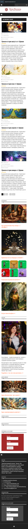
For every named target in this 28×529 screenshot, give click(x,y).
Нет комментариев (6, 77)
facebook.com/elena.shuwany (10, 480)
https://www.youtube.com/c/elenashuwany (16, 486)
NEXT (13, 194)
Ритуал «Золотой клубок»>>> (8, 313)
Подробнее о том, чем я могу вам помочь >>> (12, 373)
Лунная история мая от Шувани (11, 84)
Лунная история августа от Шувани (12, 41)
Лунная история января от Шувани (12, 170)
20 (10, 194)
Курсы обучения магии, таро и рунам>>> (10, 395)
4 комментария (6, 35)
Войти (2, 1)
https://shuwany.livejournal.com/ (11, 485)
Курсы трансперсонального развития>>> (10, 412)
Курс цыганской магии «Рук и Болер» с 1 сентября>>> (10, 226)
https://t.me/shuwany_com (12, 483)
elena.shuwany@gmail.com (10, 488)
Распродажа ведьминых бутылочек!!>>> (10, 280)
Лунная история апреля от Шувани (12, 128)
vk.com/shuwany (7, 482)
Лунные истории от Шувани (8, 37)
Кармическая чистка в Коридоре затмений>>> (12, 258)
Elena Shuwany (5, 39)
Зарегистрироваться (10, 1)
